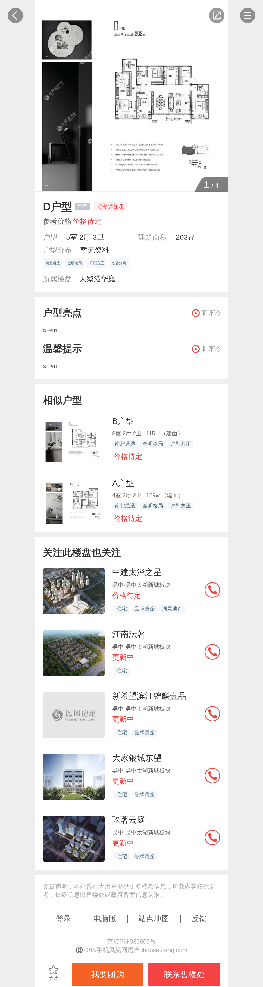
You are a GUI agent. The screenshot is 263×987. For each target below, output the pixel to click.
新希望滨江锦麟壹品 (149, 696)
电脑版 (104, 918)
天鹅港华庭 (97, 279)
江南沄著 (128, 634)
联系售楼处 (184, 974)
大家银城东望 (137, 758)
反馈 (199, 918)
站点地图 (153, 918)
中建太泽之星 (137, 572)
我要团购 (107, 974)
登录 (63, 918)
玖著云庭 (128, 819)
